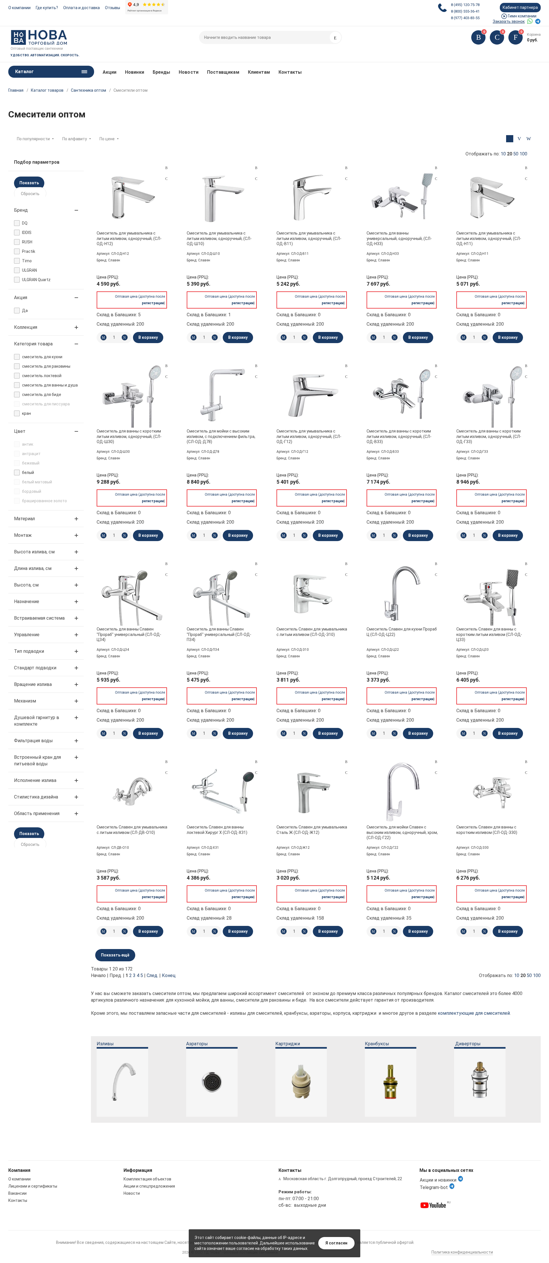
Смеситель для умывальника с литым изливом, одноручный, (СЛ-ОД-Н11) (488, 238)
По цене (107, 139)
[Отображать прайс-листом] (528, 138)
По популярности (33, 139)
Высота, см (26, 585)
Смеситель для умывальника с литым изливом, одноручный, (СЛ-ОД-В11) (309, 238)
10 (503, 154)
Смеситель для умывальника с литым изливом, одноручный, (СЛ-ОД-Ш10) (219, 238)
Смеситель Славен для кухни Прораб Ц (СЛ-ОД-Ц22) (402, 631)
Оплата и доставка (81, 7)
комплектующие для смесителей (474, 1013)
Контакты (290, 72)
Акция (20, 297)
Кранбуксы (377, 1043)
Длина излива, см (32, 568)
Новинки (134, 72)
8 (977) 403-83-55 (465, 18)
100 (523, 154)
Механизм (25, 701)
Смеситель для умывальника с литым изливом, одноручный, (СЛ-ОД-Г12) (309, 436)
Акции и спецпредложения (149, 1186)
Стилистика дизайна (36, 797)
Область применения (36, 813)
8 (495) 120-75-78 (465, 5)
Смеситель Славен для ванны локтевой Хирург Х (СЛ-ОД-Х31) (217, 829)
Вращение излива (33, 684)
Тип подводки (29, 651)
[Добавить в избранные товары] (166, 178)
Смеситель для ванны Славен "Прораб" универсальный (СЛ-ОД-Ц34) (129, 634)
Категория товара (33, 344)
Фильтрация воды (33, 740)
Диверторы (468, 1043)
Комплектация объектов (147, 1179)
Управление (26, 634)
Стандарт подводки (35, 667)
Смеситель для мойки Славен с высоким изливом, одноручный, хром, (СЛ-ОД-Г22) (402, 832)
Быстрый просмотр (132, 197)
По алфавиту (74, 139)
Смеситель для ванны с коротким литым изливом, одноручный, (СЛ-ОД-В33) (399, 436)
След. (152, 975)
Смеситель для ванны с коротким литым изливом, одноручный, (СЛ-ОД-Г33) (488, 436)
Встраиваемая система (39, 618)
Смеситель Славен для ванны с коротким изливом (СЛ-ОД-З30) (486, 829)
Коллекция (25, 327)
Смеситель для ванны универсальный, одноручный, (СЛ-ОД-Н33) (399, 238)
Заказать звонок (509, 21)
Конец (169, 975)
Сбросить (30, 193)
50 (515, 154)
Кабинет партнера (520, 7)
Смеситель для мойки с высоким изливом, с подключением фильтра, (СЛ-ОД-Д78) (221, 436)
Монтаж (23, 535)
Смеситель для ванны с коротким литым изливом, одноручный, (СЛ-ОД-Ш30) (129, 436)
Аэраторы (197, 1043)
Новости (188, 72)
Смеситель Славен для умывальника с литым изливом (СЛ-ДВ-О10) (132, 829)
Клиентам (259, 72)
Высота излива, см (34, 552)
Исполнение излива (35, 780)
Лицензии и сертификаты (32, 1186)
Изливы (105, 1043)
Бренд (21, 210)
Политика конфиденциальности (462, 1252)
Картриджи (287, 1043)
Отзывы (112, 7)
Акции (109, 72)
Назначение (26, 601)
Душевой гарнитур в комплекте (36, 721)
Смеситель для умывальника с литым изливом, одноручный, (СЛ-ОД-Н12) (129, 238)
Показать (29, 183)
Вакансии (17, 1193)
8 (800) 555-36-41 (465, 11)
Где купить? (47, 7)
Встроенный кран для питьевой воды (37, 760)
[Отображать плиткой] (509, 138)
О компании (19, 7)
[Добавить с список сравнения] (166, 168)
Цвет (19, 431)
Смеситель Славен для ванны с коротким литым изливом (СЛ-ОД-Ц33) (489, 634)
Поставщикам (223, 72)
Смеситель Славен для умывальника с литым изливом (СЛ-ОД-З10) (312, 631)
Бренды (161, 72)
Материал (24, 518)
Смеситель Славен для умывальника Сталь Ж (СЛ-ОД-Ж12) (312, 829)
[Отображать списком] (519, 138)
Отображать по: (496, 154)
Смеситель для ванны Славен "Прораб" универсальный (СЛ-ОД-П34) (219, 634)
